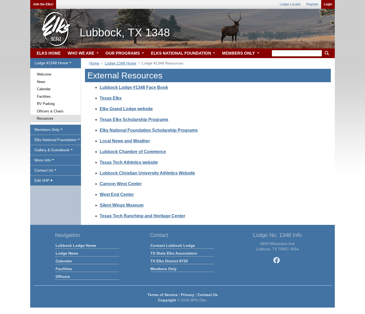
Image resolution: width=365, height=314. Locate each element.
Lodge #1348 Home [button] (51, 63)
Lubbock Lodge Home (76, 245)
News (41, 82)
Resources (45, 118)
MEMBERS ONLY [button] (239, 53)
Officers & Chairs (50, 111)
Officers (63, 276)
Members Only (163, 269)
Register (312, 4)
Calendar (44, 89)
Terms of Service (162, 295)
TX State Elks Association (173, 253)
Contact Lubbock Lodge (172, 245)
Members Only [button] (46, 129)
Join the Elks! (43, 4)
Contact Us (207, 295)
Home (94, 63)
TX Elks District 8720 (169, 261)
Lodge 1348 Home (120, 63)
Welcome (44, 74)
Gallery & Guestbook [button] (51, 150)
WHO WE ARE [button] (81, 53)
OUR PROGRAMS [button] (123, 53)
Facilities (44, 96)
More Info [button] (42, 160)
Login (328, 4)
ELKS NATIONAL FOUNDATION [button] (181, 53)
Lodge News (67, 253)
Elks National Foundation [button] (55, 140)
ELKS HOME (49, 53)
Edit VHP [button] (42, 180)
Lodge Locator (290, 4)
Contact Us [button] (43, 170)
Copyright (167, 300)
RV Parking (46, 104)
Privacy (187, 295)
